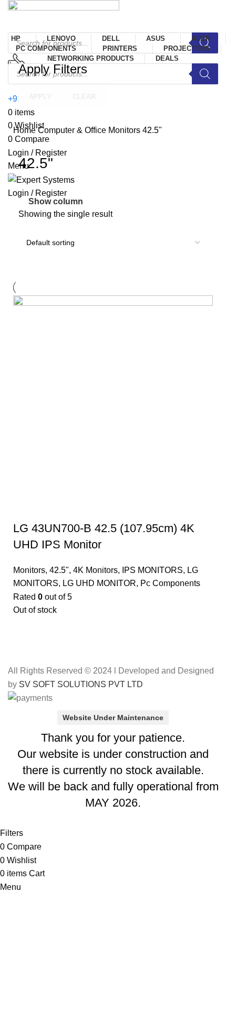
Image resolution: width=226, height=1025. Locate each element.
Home (25, 130)
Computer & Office (73, 130)
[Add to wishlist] (83, 507)
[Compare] (55, 507)
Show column (55, 201)
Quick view (26, 507)
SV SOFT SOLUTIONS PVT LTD (81, 684)
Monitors (125, 130)
